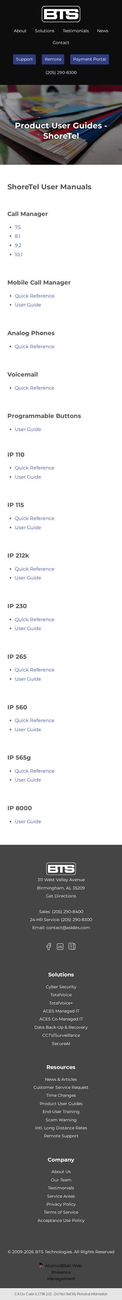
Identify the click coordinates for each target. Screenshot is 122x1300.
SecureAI (61, 1043)
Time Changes (61, 1095)
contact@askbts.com (68, 927)
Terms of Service (61, 1212)
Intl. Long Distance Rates (61, 1128)
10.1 (19, 254)
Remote (53, 59)
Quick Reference (34, 296)
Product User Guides (61, 1103)
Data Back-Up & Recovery (61, 1027)
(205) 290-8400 (67, 911)
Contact (61, 42)
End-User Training (61, 1111)
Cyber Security (61, 986)
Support (24, 59)
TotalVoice (61, 994)
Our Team (61, 1180)
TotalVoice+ (61, 1003)
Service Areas (61, 1196)
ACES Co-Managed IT (61, 1019)
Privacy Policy (61, 1204)
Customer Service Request (61, 1087)
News (102, 30)
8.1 (17, 236)
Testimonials (76, 30)
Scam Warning (61, 1120)
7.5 (18, 227)
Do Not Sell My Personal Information (80, 1294)
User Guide (28, 305)
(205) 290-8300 (61, 72)
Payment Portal (89, 59)
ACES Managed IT (61, 1011)
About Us (61, 1171)
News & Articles (61, 1079)
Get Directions (61, 896)
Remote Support (61, 1135)
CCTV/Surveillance (61, 1035)
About (20, 30)
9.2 (18, 245)
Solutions (44, 30)
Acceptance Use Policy (61, 1220)
